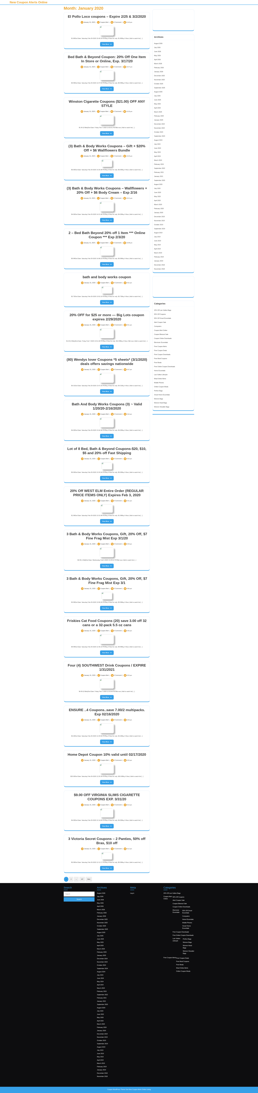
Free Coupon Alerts (160, 346)
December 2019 (159, 216)
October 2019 (158, 224)
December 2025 (159, 75)
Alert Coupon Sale (160, 322)
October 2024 (158, 132)
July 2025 (157, 96)
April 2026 (157, 59)
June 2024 (157, 148)
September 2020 (159, 180)
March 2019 (158, 253)
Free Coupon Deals (160, 350)
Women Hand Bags (160, 403)
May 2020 (157, 196)
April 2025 (157, 108)
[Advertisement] (168, 17)
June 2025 (157, 100)
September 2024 (159, 136)
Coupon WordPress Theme (116, 1089)
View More (104, 43)
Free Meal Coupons (160, 358)
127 (82, 879)
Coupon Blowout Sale (161, 334)
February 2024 (159, 164)
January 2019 (158, 261)
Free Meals (158, 362)
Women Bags (158, 399)
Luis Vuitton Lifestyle (160, 374)
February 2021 (159, 172)
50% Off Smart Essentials (162, 318)
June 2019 (157, 241)
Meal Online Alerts (160, 378)
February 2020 (159, 208)
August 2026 (158, 43)
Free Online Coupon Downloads (164, 366)
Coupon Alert (104, 22)
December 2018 (159, 265)
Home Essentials (159, 370)
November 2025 (159, 80)
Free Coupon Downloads (162, 354)
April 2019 (157, 249)
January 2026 (158, 71)
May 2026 (157, 55)
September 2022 (159, 168)
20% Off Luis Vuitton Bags (162, 310)
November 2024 (159, 128)
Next (88, 879)
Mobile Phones (159, 382)
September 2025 (159, 88)
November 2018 (159, 269)
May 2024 (157, 152)
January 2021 (158, 176)
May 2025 (157, 104)
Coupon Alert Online (160, 330)
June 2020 (157, 192)
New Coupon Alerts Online (28, 2)
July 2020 (157, 188)
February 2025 (159, 116)
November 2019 (159, 220)
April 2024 (157, 156)
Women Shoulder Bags (161, 407)
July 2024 (157, 144)
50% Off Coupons (160, 314)
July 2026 (157, 47)
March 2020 (158, 204)
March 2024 (158, 160)
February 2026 (159, 67)
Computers (157, 326)
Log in (132, 893)
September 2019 (159, 228)
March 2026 (158, 63)
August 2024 (158, 140)
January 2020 (158, 212)
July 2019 (157, 237)
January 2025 (158, 120)
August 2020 (158, 184)
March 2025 (158, 112)
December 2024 (159, 124)
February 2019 (159, 257)
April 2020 (157, 200)
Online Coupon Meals (161, 387)
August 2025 (158, 92)
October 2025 (158, 84)
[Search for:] (79, 894)
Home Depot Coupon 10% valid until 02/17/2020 (107, 754)
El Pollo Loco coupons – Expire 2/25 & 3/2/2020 (107, 16)
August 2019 (158, 233)
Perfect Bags (158, 391)
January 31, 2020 (89, 22)
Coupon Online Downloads (163, 338)
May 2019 (157, 245)
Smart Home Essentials (162, 395)
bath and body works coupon (107, 277)
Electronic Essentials (161, 342)
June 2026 (157, 51)
